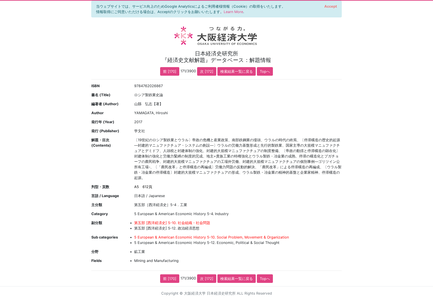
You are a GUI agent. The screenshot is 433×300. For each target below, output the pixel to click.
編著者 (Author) (105, 104)
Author (97, 113)
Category (99, 213)
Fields (96, 260)
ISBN (95, 86)
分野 (95, 251)
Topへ (265, 71)
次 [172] (206, 71)
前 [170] (169, 71)
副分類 (96, 222)
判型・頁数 (100, 186)
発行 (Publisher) (105, 131)
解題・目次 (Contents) (101, 143)
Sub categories (104, 237)
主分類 (96, 204)
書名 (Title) (101, 95)
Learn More (233, 11)
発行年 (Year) (102, 122)
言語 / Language (105, 195)
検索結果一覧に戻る (236, 71)
